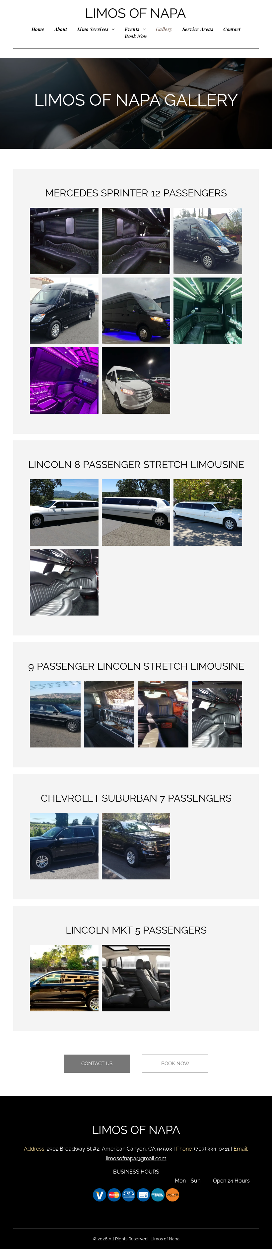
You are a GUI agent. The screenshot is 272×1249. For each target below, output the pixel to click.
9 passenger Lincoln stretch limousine (136, 666)
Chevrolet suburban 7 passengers (136, 798)
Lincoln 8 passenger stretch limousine (136, 464)
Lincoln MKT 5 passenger (133, 930)
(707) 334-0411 (212, 1149)
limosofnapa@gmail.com (136, 1158)
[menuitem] (38, 29)
